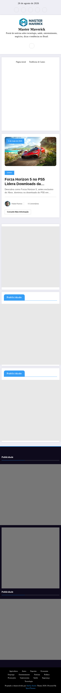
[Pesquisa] (31, 45)
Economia (44, 671)
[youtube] (44, 10)
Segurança (46, 678)
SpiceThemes (30, 688)
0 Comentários (33, 204)
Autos (24, 671)
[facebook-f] (23, 10)
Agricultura (13, 671)
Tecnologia (29, 681)
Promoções (12, 678)
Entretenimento (24, 674)
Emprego (11, 674)
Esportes (33, 671)
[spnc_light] (38, 46)
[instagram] (37, 10)
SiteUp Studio (32, 686)
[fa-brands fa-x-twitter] (16, 10)
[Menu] (23, 46)
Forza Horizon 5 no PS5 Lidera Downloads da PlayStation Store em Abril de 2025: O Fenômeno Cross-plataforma (30, 181)
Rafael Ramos (17, 204)
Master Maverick (31, 29)
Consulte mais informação (18, 212)
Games (9, 173)
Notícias (37, 674)
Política (46, 674)
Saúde (35, 678)
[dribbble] (30, 10)
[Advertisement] (30, 95)
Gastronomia (24, 678)
